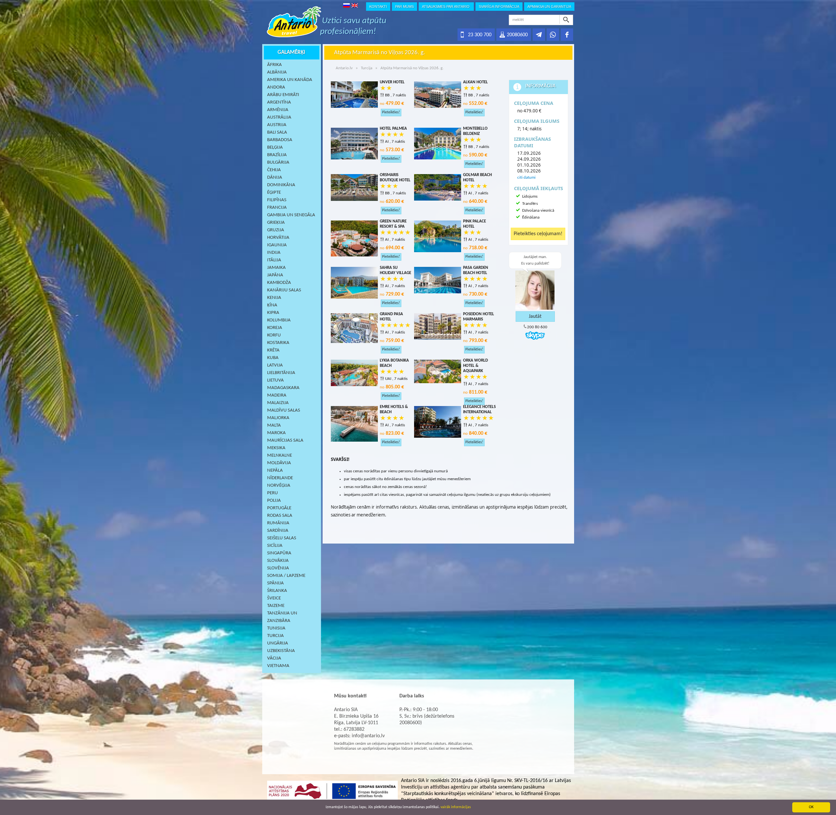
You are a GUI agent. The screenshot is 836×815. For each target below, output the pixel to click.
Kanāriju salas (284, 290)
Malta (274, 425)
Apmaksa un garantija (549, 6)
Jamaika (276, 267)
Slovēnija (278, 568)
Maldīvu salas (283, 410)
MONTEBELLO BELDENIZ (475, 131)
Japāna (275, 275)
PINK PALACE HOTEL (474, 224)
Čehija (274, 170)
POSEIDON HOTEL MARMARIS (478, 316)
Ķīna (272, 305)
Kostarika (278, 342)
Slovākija (278, 560)
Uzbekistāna (281, 650)
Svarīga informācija (499, 6)
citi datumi (526, 177)
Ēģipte (274, 192)
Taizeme (275, 605)
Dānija (274, 177)
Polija (274, 500)
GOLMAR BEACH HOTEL (477, 177)
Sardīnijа (277, 530)
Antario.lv (344, 68)
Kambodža (279, 282)
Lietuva (275, 380)
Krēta (273, 350)
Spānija (275, 583)
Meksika (276, 448)
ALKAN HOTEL (475, 82)
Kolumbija (279, 320)
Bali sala (277, 132)
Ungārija (277, 643)
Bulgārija (278, 162)
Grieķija (276, 222)
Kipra (273, 312)
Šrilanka (277, 590)
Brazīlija (277, 155)
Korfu (274, 335)
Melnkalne (279, 455)
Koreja (274, 327)
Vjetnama (278, 665)
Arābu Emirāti (283, 94)
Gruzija (275, 230)
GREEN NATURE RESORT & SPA (393, 224)
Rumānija (278, 523)
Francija (277, 207)
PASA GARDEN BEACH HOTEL (475, 270)
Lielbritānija (281, 372)
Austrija (276, 124)
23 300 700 (479, 35)
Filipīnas (276, 200)
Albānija (277, 72)
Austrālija (279, 117)
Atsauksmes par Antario (446, 6)
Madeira (276, 395)
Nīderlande (280, 478)
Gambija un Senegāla (291, 215)
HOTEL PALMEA (393, 128)
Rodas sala (279, 515)
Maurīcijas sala (285, 440)
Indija (274, 252)
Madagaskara (283, 387)
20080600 (517, 35)
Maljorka (278, 418)
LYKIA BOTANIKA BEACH (394, 363)
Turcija (275, 635)
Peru (272, 493)
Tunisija (276, 628)
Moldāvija (279, 463)
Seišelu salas (281, 538)
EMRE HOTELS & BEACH (394, 409)
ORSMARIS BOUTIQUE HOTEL (395, 177)
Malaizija (278, 402)
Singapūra (279, 553)
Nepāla (275, 470)
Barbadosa (279, 140)
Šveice (274, 598)
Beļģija (275, 147)
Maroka (276, 433)
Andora (276, 87)
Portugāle (279, 508)
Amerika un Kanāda (289, 79)
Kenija (274, 297)
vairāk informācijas (456, 807)
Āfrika (274, 64)
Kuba (273, 357)
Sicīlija (274, 545)
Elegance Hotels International (479, 409)
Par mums (404, 6)
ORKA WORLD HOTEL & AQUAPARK (475, 365)
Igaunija (277, 245)
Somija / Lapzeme (286, 575)
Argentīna (279, 102)
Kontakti (378, 6)
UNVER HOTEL (392, 82)
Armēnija (277, 109)
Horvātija (278, 237)
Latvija (275, 365)
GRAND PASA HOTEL (391, 316)
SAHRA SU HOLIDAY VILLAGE (395, 270)
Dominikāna (281, 185)
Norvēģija (278, 485)
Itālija (274, 260)
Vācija (274, 658)
